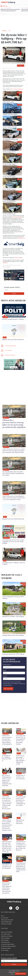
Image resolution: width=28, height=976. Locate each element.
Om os (2, 915)
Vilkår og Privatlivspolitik (7, 920)
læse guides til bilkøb (17, 217)
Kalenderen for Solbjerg (6, 936)
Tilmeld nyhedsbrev (20, 973)
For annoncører (4, 917)
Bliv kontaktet (8, 689)
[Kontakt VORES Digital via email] (17, 908)
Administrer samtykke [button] (6, 924)
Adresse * (5, 676)
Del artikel (20, 65)
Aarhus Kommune (5, 942)
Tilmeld (14, 293)
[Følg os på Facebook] (10, 908)
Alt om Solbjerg (4, 950)
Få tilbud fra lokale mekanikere (8, 946)
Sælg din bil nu (21, 238)
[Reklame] (14, 275)
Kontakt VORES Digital (6, 922)
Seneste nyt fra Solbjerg (6, 932)
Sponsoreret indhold (6, 948)
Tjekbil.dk (5, 262)
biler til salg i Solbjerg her (17, 89)
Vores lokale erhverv (6, 934)
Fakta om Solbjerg (5, 938)
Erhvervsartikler (5, 940)
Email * (4, 670)
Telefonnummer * (7, 664)
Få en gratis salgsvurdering (7, 944)
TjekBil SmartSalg (18, 257)
